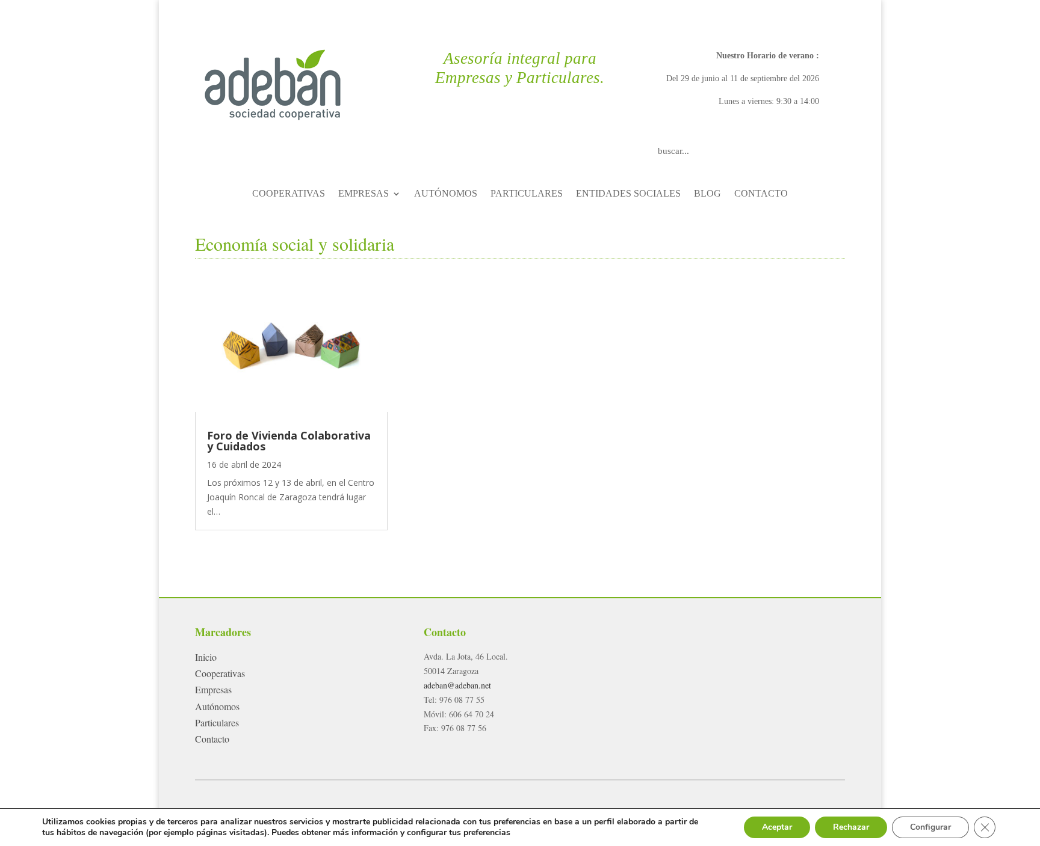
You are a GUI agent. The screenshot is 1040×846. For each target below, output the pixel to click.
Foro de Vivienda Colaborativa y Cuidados (289, 440)
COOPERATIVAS (288, 193)
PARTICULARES (527, 193)
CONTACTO (761, 193)
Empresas (213, 689)
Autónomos (217, 706)
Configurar (930, 827)
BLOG (707, 193)
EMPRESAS (363, 193)
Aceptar (777, 827)
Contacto (212, 738)
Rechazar (851, 827)
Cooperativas (220, 673)
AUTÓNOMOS (445, 193)
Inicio (206, 657)
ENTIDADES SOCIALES (628, 193)
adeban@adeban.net (457, 685)
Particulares (217, 722)
